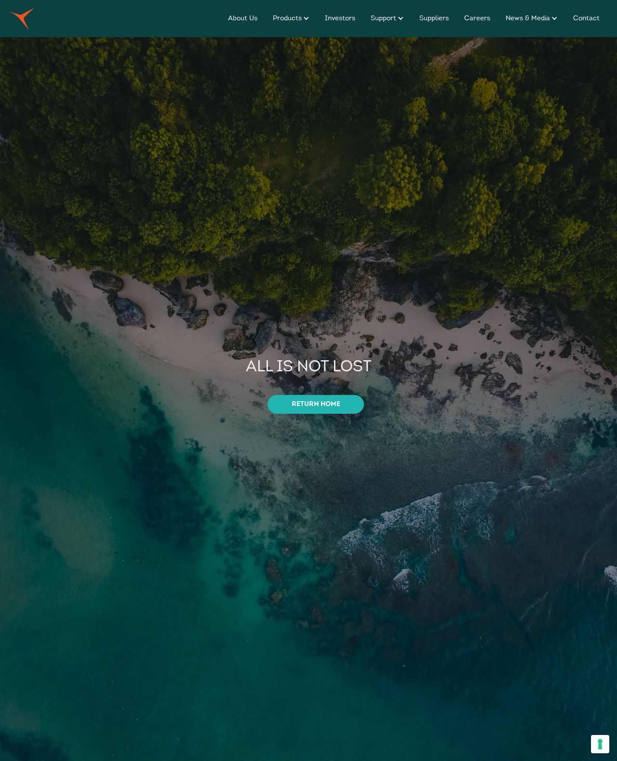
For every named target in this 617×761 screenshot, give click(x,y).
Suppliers (434, 18)
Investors (340, 18)
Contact (586, 18)
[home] (22, 18)
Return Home (316, 404)
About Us (242, 18)
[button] (291, 18)
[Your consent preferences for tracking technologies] (600, 744)
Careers (477, 18)
